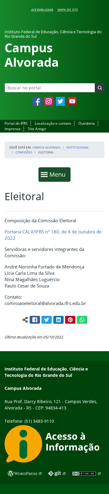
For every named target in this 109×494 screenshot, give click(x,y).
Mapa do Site (68, 10)
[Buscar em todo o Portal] (99, 87)
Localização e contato (53, 123)
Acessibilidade (42, 10)
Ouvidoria (86, 123)
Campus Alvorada (46, 147)
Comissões (23, 152)
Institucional (77, 147)
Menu (59, 174)
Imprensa (13, 128)
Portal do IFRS (16, 123)
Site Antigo (37, 128)
